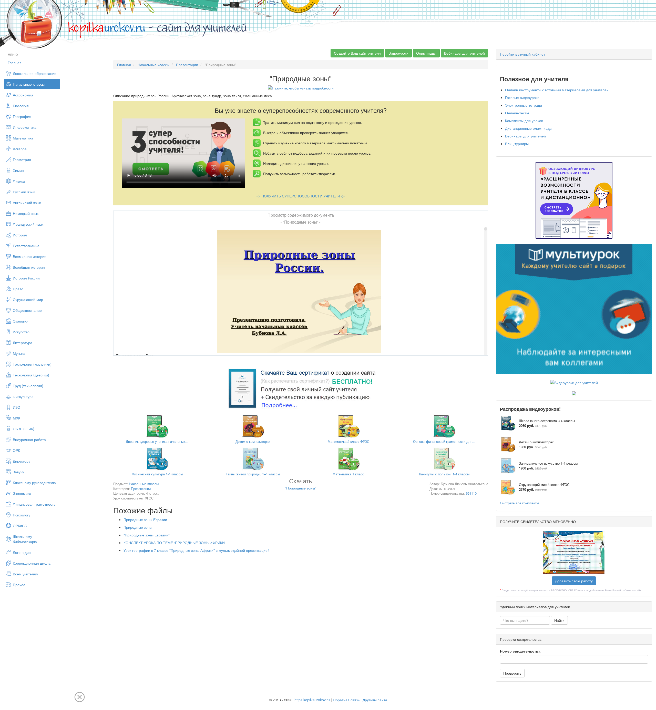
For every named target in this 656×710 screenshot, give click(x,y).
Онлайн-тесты (517, 112)
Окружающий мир (28, 299)
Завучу (18, 471)
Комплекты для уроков (524, 120)
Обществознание (27, 310)
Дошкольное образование (34, 73)
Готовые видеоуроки (522, 97)
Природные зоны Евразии (145, 519)
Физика (19, 181)
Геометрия (22, 159)
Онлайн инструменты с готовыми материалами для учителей (557, 89)
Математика (23, 138)
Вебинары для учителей (464, 53)
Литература (22, 342)
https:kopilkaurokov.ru (312, 699)
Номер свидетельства (520, 651)
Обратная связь (346, 699)
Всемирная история (29, 256)
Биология (21, 105)
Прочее (19, 584)
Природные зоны (138, 527)
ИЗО (16, 407)
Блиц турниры (517, 143)
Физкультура (23, 396)
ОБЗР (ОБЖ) (23, 428)
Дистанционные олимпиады (528, 128)
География (22, 116)
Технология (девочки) (31, 374)
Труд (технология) (28, 385)
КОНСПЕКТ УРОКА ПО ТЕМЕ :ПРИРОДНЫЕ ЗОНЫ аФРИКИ (174, 542)
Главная (15, 62)
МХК (16, 418)
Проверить (512, 673)
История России (26, 278)
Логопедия (22, 552)
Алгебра (20, 148)
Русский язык (24, 191)
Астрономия (23, 94)
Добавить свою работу (574, 580)
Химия (18, 170)
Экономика (22, 493)
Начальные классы (29, 84)
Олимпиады (426, 53)
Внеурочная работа (29, 439)
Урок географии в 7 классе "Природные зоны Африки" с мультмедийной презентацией (197, 550)
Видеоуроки (398, 53)
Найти (559, 620)
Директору (21, 461)
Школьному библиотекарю (25, 539)
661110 (471, 493)
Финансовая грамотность (34, 504)
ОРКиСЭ (20, 525)
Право (18, 288)
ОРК (16, 450)
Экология (20, 321)
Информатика (24, 127)
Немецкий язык (25, 213)
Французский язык (28, 224)
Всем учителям (25, 573)
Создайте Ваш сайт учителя (357, 53)
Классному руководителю (34, 482)
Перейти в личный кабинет (522, 54)
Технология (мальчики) (32, 364)
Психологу (21, 514)
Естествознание (26, 245)
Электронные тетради (523, 105)
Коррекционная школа (31, 563)
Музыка (19, 353)
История (20, 234)
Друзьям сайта (375, 699)
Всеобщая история (29, 267)
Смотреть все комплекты (519, 503)
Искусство (21, 331)
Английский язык (27, 202)
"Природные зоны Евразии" (147, 534)
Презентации (187, 64)
